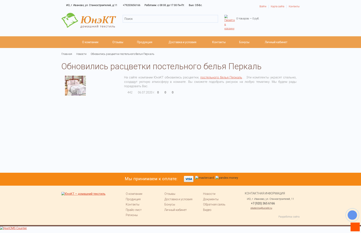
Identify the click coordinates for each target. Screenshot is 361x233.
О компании (90, 42)
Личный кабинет (276, 42)
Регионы (132, 215)
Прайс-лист (134, 210)
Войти (262, 6)
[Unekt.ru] (68, 42)
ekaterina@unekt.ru (261, 208)
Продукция (144, 42)
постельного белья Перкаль (221, 77)
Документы (211, 199)
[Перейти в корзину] (229, 16)
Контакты (294, 6)
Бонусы (244, 42)
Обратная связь (214, 204)
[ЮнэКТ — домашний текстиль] (88, 14)
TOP (354, 226)
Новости (209, 193)
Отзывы (117, 42)
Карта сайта (277, 6)
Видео (207, 210)
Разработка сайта (289, 216)
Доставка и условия (182, 42)
